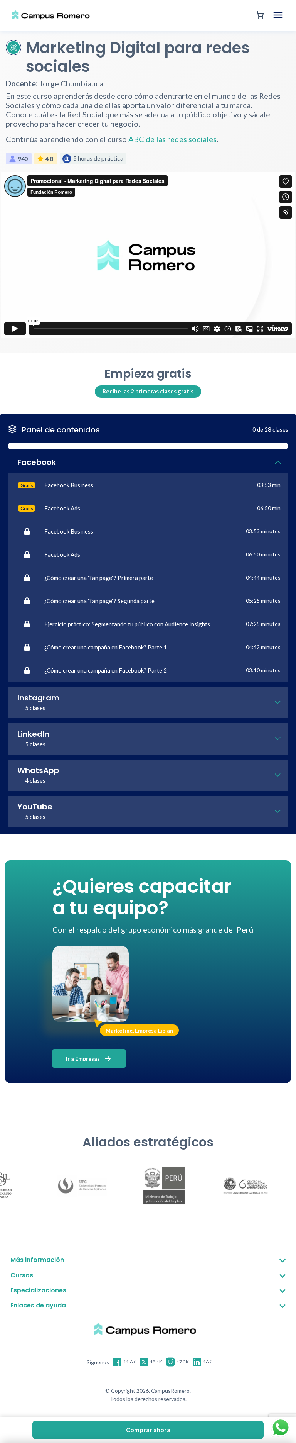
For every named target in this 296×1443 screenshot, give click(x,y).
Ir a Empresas (83, 1058)
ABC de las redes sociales (172, 139)
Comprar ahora (148, 1429)
